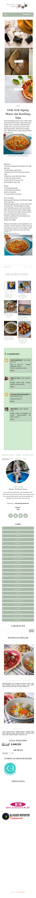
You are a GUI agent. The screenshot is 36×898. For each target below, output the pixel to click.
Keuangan (18, 558)
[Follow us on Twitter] (15, 516)
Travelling (18, 616)
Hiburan (18, 543)
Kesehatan (18, 555)
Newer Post (8, 455)
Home (18, 455)
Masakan (7, 267)
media (18, 581)
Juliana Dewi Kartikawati (19, 394)
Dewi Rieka (14, 409)
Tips (18, 608)
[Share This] (26, 267)
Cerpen (18, 535)
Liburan (18, 570)
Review (18, 597)
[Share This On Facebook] (29, 267)
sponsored (18, 604)
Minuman (18, 585)
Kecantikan (18, 551)
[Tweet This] (32, 267)
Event (18, 539)
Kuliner (18, 566)
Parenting (18, 589)
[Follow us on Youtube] (25, 516)
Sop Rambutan (17, 729)
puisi (18, 593)
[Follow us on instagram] (20, 516)
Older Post (28, 455)
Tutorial (18, 620)
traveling (18, 612)
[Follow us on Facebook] (10, 515)
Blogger (21, 892)
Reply (12, 370)
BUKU (18, 532)
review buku (18, 600)
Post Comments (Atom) (18, 459)
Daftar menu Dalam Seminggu (17, 680)
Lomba (18, 574)
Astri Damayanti (16, 360)
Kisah (18, 562)
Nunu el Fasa (15, 378)
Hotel (18, 547)
